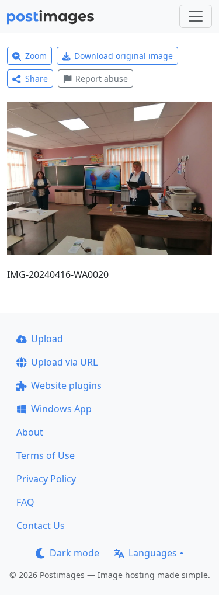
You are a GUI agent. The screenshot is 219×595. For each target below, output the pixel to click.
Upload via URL (64, 362)
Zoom (36, 55)
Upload (47, 338)
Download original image (123, 55)
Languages (152, 553)
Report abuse (101, 78)
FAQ (25, 502)
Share (36, 78)
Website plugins (66, 385)
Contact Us (40, 525)
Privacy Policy (46, 478)
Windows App (61, 408)
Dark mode (74, 553)
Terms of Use (45, 455)
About (29, 432)
